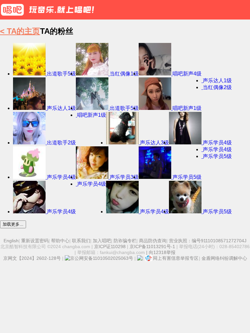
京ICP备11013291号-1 (152, 246)
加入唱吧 (102, 240)
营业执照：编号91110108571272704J (207, 240)
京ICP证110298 (110, 246)
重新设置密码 (35, 240)
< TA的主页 (20, 31)
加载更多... (13, 224)
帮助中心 (60, 240)
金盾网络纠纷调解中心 (224, 258)
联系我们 (81, 240)
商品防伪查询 (152, 240)
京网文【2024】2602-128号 (32, 258)
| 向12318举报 (160, 252)
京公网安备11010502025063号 (101, 258)
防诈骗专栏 (125, 240)
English (11, 240)
